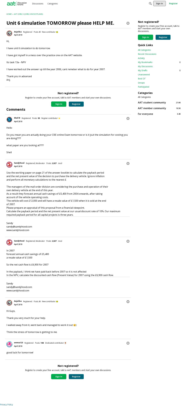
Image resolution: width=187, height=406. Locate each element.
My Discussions (145, 66)
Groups (141, 82)
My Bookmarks (159, 62)
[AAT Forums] (17, 3)
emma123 (18, 342)
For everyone (159, 113)
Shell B (17, 118)
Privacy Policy (6, 404)
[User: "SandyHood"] (9, 165)
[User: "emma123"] (9, 344)
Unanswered (144, 74)
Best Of (141, 78)
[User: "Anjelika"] (9, 33)
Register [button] (76, 104)
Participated (143, 86)
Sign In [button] (58, 104)
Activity (141, 58)
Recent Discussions (147, 54)
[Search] (150, 3)
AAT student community (159, 102)
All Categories (144, 50)
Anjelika (18, 32)
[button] (128, 23)
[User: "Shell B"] (9, 120)
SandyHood (19, 163)
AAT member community (159, 108)
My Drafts (159, 70)
